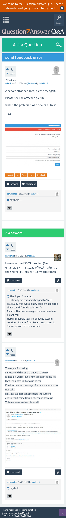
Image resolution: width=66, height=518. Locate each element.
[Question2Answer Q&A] (33, 30)
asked (8, 83)
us (17, 175)
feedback (41, 175)
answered (9, 256)
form (24, 175)
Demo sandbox (28, 510)
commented (12, 194)
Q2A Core (31, 83)
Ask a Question (27, 44)
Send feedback (11, 510)
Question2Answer (22, 515)
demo (17, 8)
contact (10, 175)
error (32, 175)
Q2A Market (23, 513)
